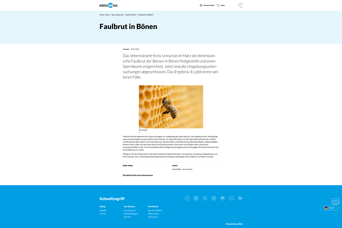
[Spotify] (222, 198)
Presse (102, 213)
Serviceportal (116, 14)
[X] (205, 198)
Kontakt (103, 210)
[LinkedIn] (240, 198)
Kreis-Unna (104, 14)
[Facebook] (187, 198)
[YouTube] (214, 198)
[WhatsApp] (231, 198)
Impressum (153, 217)
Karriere (127, 217)
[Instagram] (196, 198)
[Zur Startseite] (116, 5)
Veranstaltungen (131, 213)
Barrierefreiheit (155, 210)
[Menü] (239, 5)
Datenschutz (153, 213)
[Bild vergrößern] (171, 106)
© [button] (139, 133)
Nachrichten (130, 14)
